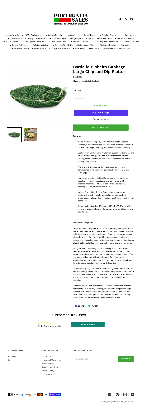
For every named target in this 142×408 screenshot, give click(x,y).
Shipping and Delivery (51, 367)
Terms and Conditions (51, 360)
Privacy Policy (47, 363)
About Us (12, 356)
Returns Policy (47, 371)
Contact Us (46, 356)
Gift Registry (46, 374)
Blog (10, 360)
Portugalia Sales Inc (114, 402)
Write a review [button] (88, 324)
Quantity (77, 90)
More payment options (100, 119)
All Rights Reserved (127, 402)
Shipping (76, 81)
